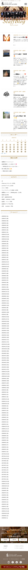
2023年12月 (4, 289)
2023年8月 (4, 298)
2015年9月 (4, 515)
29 (17, 151)
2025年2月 (4, 257)
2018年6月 (4, 440)
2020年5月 (4, 387)
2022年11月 (4, 319)
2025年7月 (4, 245)
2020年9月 (4, 378)
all (2, 181)
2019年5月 (4, 415)
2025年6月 (4, 248)
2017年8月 (4, 463)
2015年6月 (4, 517)
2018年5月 (4, 442)
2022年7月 (4, 328)
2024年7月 (4, 273)
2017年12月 (4, 454)
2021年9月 (4, 351)
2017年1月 (4, 479)
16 (21, 147)
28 (13, 151)
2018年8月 (4, 435)
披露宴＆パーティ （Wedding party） (10, 192)
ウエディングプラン (20, 546)
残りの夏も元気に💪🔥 (7, 168)
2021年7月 (4, 355)
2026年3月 (4, 227)
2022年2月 (4, 339)
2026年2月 (4, 230)
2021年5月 (4, 360)
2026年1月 (4, 232)
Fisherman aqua (19, 95)
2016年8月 (4, 490)
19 (6, 149)
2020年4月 (4, 390)
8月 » (5, 153)
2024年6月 (4, 275)
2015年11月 (4, 511)
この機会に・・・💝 (20, 74)
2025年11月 (4, 236)
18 (2, 149)
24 (25, 149)
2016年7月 (4, 492)
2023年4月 (4, 307)
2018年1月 (4, 451)
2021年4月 (4, 362)
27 (10, 151)
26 (6, 151)
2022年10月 (4, 321)
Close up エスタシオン (7, 183)
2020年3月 (4, 392)
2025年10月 (4, 239)
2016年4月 (4, 499)
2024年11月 (4, 264)
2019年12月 (4, 399)
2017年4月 (4, 472)
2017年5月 (4, 470)
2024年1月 (4, 287)
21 (13, 149)
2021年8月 (4, 353)
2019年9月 (4, 405)
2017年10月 (4, 458)
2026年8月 (4, 216)
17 (25, 147)
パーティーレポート (20, 548)
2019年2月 (4, 422)
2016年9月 (4, 488)
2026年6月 (4, 220)
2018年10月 (4, 431)
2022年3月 (4, 337)
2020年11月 (4, 374)
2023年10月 (4, 293)
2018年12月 (4, 426)
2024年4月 (4, 280)
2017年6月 (4, 467)
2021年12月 (4, 344)
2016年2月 (4, 504)
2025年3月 (4, 255)
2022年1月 (4, 342)
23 (21, 149)
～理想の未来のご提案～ (7, 171)
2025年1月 (4, 259)
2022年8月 (4, 325)
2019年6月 (4, 412)
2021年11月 (4, 346)
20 (10, 149)
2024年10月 (4, 266)
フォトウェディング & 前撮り (8, 190)
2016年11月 (4, 483)
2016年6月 (4, 495)
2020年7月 (4, 383)
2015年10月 (4, 513)
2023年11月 (4, 291)
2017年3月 (4, 474)
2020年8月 (4, 380)
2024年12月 (4, 262)
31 (25, 151)
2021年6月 (4, 358)
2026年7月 (4, 218)
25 (2, 151)
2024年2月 (4, 284)
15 (17, 147)
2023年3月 (4, 310)
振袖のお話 (4, 194)
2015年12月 (4, 508)
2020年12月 (4, 371)
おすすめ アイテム (6, 185)
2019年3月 (4, 419)
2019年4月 (4, 417)
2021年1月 (4, 369)
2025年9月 (4, 241)
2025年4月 (4, 252)
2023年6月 (4, 303)
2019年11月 (4, 401)
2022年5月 (4, 332)
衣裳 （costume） (6, 206)
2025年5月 (4, 250)
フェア (5, 548)
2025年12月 (4, 234)
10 (25, 144)
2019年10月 (4, 403)
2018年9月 (4, 433)
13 (10, 147)
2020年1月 (4, 396)
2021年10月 (4, 348)
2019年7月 (4, 410)
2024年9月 (4, 268)
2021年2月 (4, 367)
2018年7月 (4, 437)
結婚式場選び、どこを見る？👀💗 (9, 164)
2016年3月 (4, 502)
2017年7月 (4, 465)
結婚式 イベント (6, 201)
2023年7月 (4, 300)
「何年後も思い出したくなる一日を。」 (10, 166)
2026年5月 (4, 223)
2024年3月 (4, 282)
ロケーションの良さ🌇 (20, 37)
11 (2, 147)
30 (21, 151)
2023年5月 (4, 305)
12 (6, 147)
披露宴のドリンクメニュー (7, 161)
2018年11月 (4, 428)
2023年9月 (4, 296)
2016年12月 (4, 481)
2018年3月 (4, 447)
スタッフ (4, 187)
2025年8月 (4, 243)
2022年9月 (4, 323)
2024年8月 (4, 271)
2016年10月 (4, 486)
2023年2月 (4, 312)
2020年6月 (4, 385)
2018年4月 (4, 444)
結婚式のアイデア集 (6, 203)
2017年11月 (4, 456)
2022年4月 (4, 335)
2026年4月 (4, 225)
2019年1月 (4, 424)
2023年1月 (4, 314)
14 (13, 147)
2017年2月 (4, 476)
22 (17, 149)
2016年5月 (4, 497)
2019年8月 (4, 408)
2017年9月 (4, 460)
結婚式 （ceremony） (6, 199)
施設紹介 (6, 546)
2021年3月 (4, 364)
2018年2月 (4, 449)
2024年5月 (4, 278)
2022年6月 (4, 330)
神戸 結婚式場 (5, 197)
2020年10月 (4, 376)
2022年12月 (4, 316)
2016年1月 (4, 506)
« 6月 (2, 153)
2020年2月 (4, 394)
